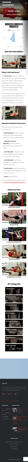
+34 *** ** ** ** (14, 444)
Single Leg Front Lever (14, 277)
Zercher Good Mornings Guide (22, 428)
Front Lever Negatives (14, 242)
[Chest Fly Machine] (14, 410)
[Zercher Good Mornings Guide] (14, 429)
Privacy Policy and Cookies (10, 401)
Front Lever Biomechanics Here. (15, 182)
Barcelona (14, 448)
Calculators (6, 416)
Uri (17, 394)
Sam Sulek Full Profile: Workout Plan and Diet (19, 419)
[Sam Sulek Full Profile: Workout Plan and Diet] (14, 418)
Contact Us (6, 419)
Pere (5, 394)
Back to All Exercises (14, 14)
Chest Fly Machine (22, 409)
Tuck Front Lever (14, 259)
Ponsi (11, 394)
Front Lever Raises (14, 207)
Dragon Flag (14, 225)
